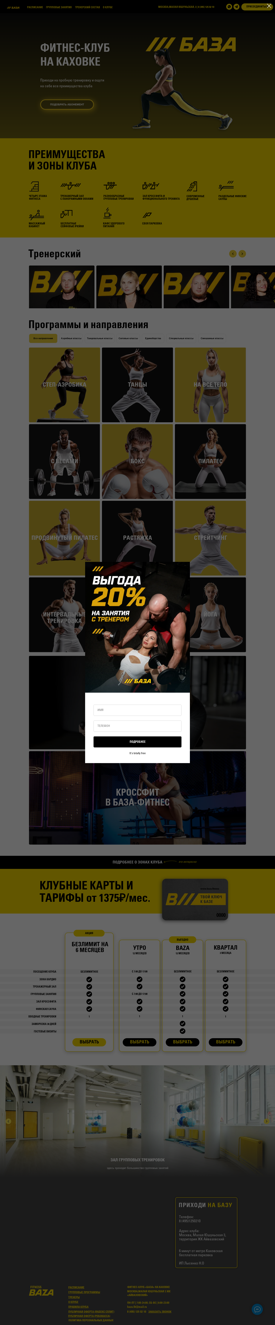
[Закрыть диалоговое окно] (269, 6)
